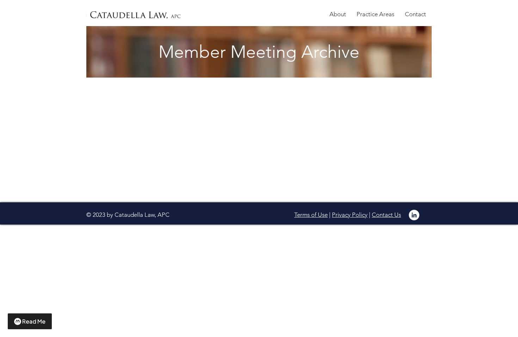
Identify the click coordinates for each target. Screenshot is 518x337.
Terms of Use (311, 214)
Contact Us (386, 214)
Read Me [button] (33, 321)
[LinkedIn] (414, 215)
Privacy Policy (350, 214)
